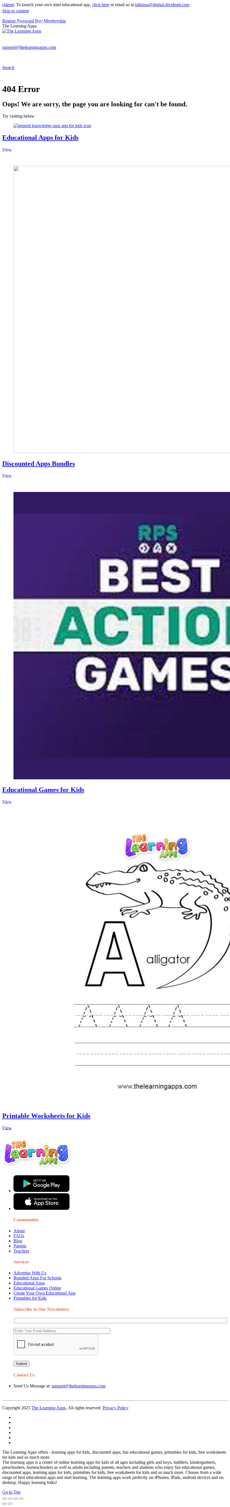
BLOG (145, 44)
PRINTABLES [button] (48, 44)
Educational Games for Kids (43, 789)
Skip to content (15, 10)
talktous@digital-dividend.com (143, 4)
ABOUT (123, 44)
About (19, 1230)
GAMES (77, 44)
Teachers (21, 1251)
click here (81, 4)
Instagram (209, 44)
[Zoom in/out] (21, 1498)
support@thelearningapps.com (78, 1386)
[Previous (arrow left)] (4, 1503)
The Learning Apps (48, 1407)
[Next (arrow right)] (10, 1503)
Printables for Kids (30, 1298)
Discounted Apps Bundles (38, 463)
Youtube (22, 55)
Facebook (59, 55)
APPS (21, 44)
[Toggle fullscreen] (15, 1498)
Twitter (41, 55)
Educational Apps (29, 1283)
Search (78, 55)
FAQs (18, 1235)
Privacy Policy (115, 1407)
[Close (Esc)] (4, 1498)
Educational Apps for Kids (40, 137)
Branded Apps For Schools (37, 1277)
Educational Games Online (37, 1288)
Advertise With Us (29, 1272)
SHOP (166, 44)
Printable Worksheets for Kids (46, 1115)
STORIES (103, 44)
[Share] (10, 1498)
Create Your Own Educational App (44, 1293)
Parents (19, 1245)
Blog (17, 1240)
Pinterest (189, 44)
